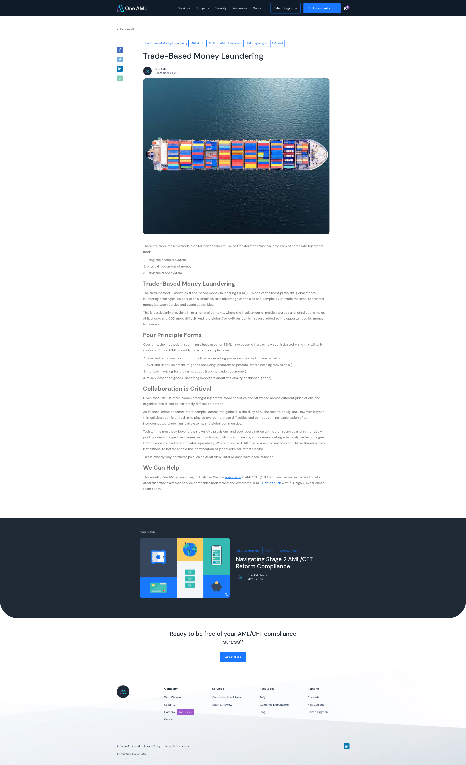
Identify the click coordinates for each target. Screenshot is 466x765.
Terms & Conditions (177, 746)
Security (221, 8)
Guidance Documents (274, 705)
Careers (169, 712)
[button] (184, 8)
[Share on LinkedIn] (119, 69)
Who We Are (172, 697)
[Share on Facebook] (119, 50)
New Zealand (316, 705)
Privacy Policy (152, 746)
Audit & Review (222, 705)
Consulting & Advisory (227, 697)
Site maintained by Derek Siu (131, 753)
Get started (233, 657)
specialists (233, 477)
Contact (259, 8)
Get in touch (271, 483)
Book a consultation (322, 8)
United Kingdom (318, 712)
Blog (262, 712)
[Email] (119, 78)
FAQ (262, 697)
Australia (313, 697)
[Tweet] (119, 59)
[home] (132, 8)
